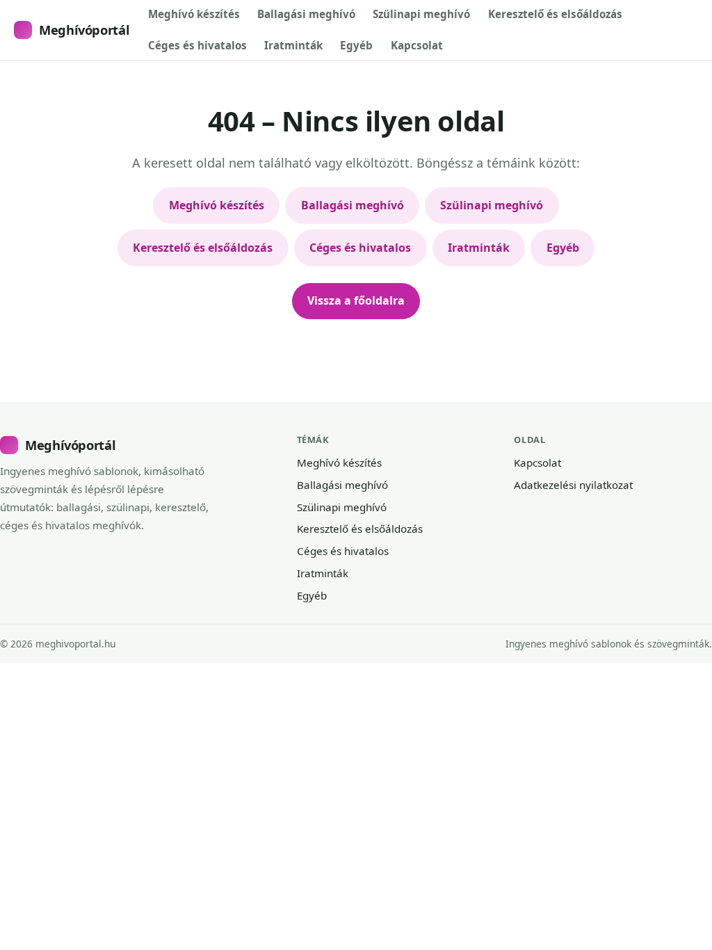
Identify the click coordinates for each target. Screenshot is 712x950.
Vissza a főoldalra (356, 300)
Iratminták (293, 45)
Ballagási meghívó (306, 14)
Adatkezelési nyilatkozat (573, 485)
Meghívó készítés (194, 14)
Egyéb (356, 45)
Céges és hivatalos (197, 45)
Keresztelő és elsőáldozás (555, 14)
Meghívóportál (84, 29)
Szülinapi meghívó (421, 14)
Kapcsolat (417, 45)
